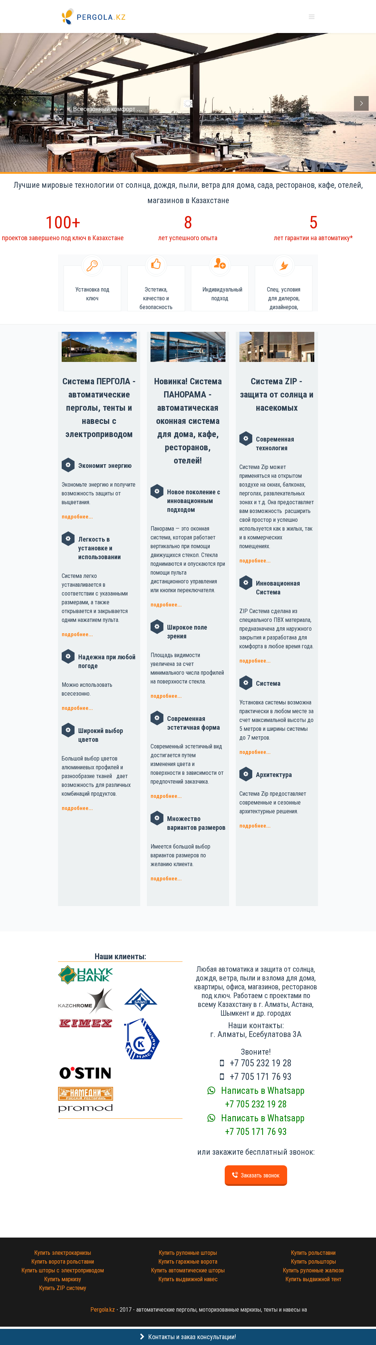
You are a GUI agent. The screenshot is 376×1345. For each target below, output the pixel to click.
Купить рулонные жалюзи (313, 1270)
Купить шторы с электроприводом (62, 1270)
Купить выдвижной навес (188, 1279)
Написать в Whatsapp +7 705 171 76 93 (261, 1125)
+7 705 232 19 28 (260, 1063)
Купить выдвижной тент (313, 1279)
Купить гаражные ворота (187, 1261)
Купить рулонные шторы (188, 1252)
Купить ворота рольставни (62, 1261)
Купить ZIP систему (62, 1287)
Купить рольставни (313, 1252)
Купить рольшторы (313, 1261)
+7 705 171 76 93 (260, 1076)
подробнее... (77, 516)
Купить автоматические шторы (188, 1270)
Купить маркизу (62, 1279)
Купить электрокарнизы (62, 1252)
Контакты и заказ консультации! (192, 1337)
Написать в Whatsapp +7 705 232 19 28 (261, 1097)
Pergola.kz (102, 1309)
